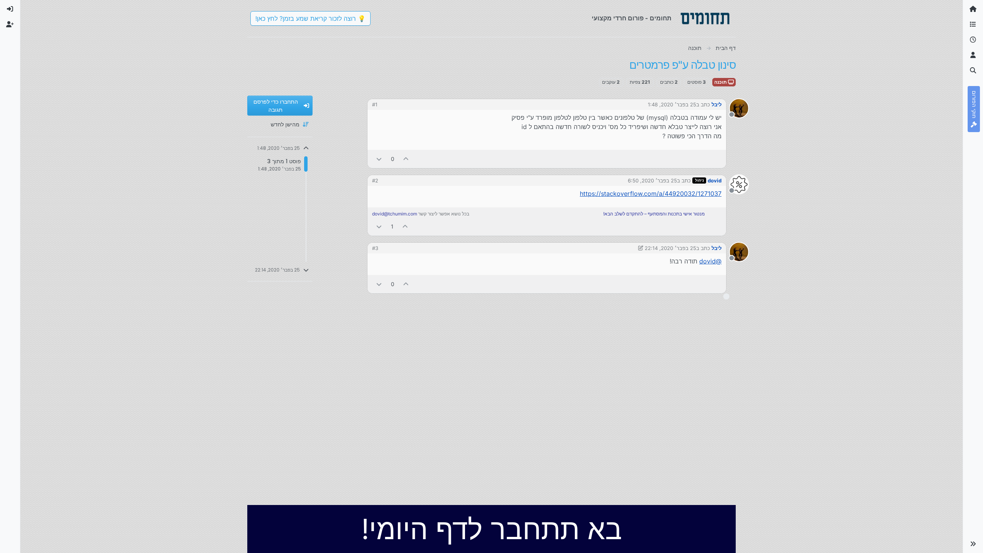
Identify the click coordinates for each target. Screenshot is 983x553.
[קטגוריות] (973, 24)
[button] (973, 544)
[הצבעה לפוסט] (406, 159)
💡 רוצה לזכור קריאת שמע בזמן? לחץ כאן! (310, 18)
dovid (715, 180)
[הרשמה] (10, 24)
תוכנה (721, 82)
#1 (374, 104)
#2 (375, 180)
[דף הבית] (973, 9)
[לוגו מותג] (705, 18)
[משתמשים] (973, 55)
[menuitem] (10, 9)
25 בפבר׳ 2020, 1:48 (672, 104)
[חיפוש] (973, 71)
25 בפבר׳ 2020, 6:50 (652, 180)
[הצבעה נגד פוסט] (379, 159)
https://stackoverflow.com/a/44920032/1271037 (651, 193)
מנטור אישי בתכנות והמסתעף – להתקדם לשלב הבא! (654, 214)
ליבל (717, 104)
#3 (375, 248)
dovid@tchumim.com (394, 214)
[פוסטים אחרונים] (973, 40)
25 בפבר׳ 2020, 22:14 (670, 248)
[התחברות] (10, 9)
